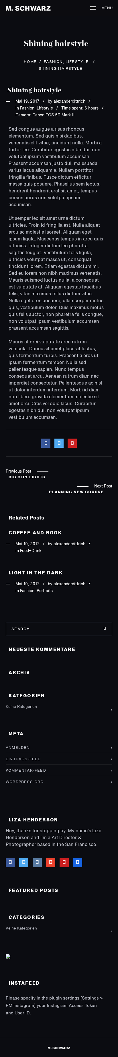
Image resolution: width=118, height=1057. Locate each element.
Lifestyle (77, 62)
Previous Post (18, 471)
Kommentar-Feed (26, 771)
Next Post (103, 486)
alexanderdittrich (69, 101)
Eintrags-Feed (23, 759)
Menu (107, 8)
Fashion (53, 62)
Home (30, 62)
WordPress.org (25, 782)
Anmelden (18, 748)
